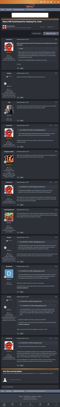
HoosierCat (12, 26)
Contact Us (33, 396)
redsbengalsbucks (9, 209)
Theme (20, 396)
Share (43, 26)
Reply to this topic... (16, 379)
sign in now (36, 373)
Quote (21, 68)
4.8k (9, 225)
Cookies (39, 396)
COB (9, 102)
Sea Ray (9, 73)
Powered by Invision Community (30, 399)
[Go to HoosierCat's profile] (4, 27)
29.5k (9, 167)
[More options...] (56, 39)
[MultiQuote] (18, 68)
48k (9, 55)
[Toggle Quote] (19, 48)
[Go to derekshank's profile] (9, 273)
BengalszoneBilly (9, 151)
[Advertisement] (30, 15)
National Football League (24, 27)
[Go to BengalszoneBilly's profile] (9, 159)
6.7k (9, 282)
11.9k (9, 118)
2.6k (9, 89)
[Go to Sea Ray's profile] (9, 80)
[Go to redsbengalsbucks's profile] (9, 217)
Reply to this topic (51, 33)
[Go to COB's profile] (9, 109)
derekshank (9, 266)
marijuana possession (22, 287)
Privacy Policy (27, 396)
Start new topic (37, 33)
